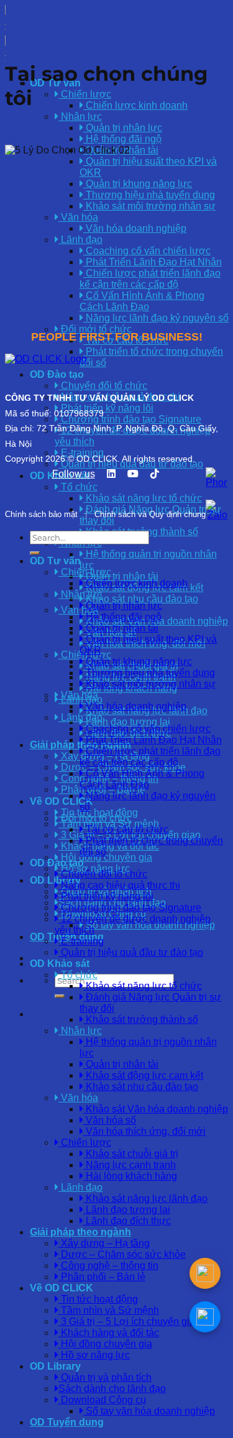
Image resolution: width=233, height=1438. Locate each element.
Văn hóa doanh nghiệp (134, 228)
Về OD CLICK (61, 801)
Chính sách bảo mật (41, 514)
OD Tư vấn (55, 561)
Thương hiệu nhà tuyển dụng (149, 195)
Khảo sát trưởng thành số (140, 1019)
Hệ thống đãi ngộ (122, 139)
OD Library (55, 1366)
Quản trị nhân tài (120, 576)
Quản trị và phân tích (105, 1377)
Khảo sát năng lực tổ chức (142, 986)
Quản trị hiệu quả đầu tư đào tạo (130, 952)
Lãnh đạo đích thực (127, 1221)
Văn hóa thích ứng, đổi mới (144, 1131)
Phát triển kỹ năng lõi (105, 896)
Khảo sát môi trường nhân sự (149, 206)
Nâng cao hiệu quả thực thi (119, 885)
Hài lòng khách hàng (130, 1176)
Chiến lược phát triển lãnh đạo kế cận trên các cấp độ (150, 279)
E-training (81, 941)
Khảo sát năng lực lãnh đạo (145, 1198)
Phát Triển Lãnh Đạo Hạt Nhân (152, 262)
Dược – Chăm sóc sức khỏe (122, 1254)
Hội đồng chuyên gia (105, 1344)
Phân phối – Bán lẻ (101, 1276)
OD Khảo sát (59, 963)
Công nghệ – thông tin (108, 1265)
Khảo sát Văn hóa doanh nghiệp (155, 1109)
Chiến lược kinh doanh (135, 105)
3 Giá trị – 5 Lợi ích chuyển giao (129, 1321)
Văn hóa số (109, 1120)
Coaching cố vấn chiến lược (147, 250)
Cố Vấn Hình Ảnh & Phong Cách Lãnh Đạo (142, 301)
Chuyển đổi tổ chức (102, 874)
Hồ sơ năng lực (94, 1355)
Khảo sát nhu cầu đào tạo (140, 598)
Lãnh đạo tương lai (126, 722)
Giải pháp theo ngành (80, 1232)
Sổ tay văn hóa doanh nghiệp (149, 925)
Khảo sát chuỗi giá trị (130, 1153)
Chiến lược (84, 1142)
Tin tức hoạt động (98, 812)
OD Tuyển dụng (67, 1422)
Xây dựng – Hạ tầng (104, 1243)
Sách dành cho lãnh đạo (112, 1388)
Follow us (73, 474)
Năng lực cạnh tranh (129, 1165)
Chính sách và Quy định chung (150, 514)
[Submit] (60, 996)
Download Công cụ (102, 1399)
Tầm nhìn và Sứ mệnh (108, 1310)
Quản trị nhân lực (122, 127)
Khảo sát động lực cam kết (143, 1075)
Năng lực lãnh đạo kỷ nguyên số (156, 318)
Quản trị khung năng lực (137, 183)
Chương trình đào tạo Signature (129, 907)
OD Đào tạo (57, 863)
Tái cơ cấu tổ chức (125, 829)
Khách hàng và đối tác (108, 1332)
